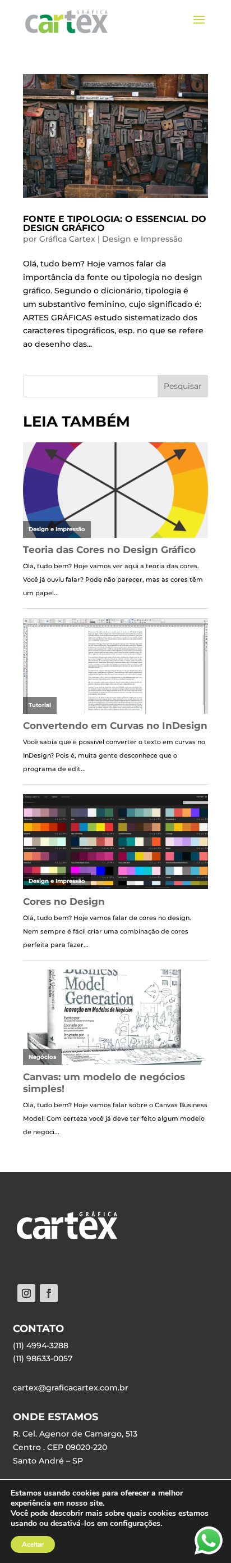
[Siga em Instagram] (26, 1293)
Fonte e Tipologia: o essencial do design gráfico (114, 223)
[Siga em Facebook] (49, 1293)
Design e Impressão (142, 239)
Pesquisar (183, 386)
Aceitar (33, 1544)
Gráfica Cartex (67, 239)
